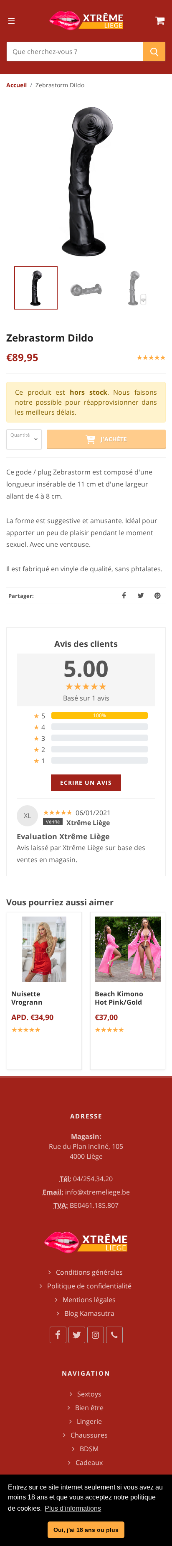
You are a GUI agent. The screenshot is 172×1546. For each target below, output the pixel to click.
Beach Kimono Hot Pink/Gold (119, 998)
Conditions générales (89, 1272)
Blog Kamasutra (89, 1313)
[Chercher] (154, 51)
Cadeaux (89, 1462)
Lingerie (89, 1421)
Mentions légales (89, 1299)
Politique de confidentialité (89, 1285)
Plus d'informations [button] (73, 1508)
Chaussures (89, 1435)
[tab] (86, 715)
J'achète (111, 439)
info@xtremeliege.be (97, 1192)
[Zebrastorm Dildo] (86, 180)
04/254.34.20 (93, 1178)
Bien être (89, 1407)
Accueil (16, 85)
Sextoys (89, 1394)
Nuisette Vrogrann (27, 998)
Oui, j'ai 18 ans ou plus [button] (86, 1529)
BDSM (89, 1448)
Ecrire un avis (86, 783)
